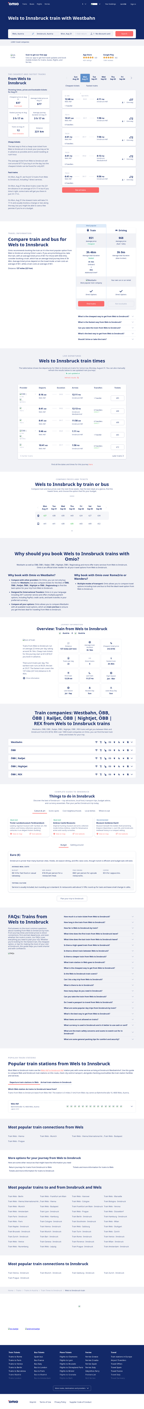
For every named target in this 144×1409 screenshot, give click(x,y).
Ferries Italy (90, 1367)
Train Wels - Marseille (113, 1196)
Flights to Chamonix (68, 1356)
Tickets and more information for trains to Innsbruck (31, 1171)
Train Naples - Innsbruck (18, 1226)
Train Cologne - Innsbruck (51, 1221)
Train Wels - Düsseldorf (114, 1211)
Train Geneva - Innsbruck (50, 1241)
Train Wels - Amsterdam (18, 1211)
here (91, 464)
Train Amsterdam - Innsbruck (116, 1246)
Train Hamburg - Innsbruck (115, 1216)
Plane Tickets (66, 1352)
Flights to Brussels (68, 1364)
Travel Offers (116, 1364)
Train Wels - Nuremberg (18, 1246)
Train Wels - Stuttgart (113, 1226)
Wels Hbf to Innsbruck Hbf (52, 1070)
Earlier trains (27, 456)
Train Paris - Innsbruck (17, 1216)
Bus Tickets (39, 1352)
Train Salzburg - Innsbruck (83, 1273)
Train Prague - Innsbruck (82, 1246)
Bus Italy (38, 1364)
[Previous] (38, 507)
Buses (32, 4)
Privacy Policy (60, 1402)
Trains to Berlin (15, 1367)
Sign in (133, 4)
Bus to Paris (39, 1371)
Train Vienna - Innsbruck (50, 1226)
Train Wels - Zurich (112, 1231)
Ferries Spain (91, 1364)
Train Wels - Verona (112, 1206)
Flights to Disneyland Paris (71, 1367)
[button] (67, 33)
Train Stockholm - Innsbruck (84, 1221)
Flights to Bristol (67, 1371)
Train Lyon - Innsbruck (49, 1211)
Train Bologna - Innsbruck (115, 1201)
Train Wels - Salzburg (81, 1226)
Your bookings (110, 4)
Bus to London (40, 1367)
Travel (113, 1352)
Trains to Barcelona (17, 1371)
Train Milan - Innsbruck (114, 1241)
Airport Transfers (118, 1360)
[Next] (131, 78)
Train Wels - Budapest (113, 1136)
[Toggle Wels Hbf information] (131, 1106)
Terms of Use (45, 1402)
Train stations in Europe (121, 1356)
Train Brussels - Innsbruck (19, 1231)
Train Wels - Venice (16, 1241)
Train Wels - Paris (15, 1221)
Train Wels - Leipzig (48, 1246)
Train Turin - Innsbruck (81, 1231)
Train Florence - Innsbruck (83, 1241)
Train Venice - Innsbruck (114, 1236)
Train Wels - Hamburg (49, 1216)
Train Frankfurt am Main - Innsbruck (87, 1206)
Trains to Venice (16, 1364)
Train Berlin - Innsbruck (82, 1216)
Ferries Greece (91, 1356)
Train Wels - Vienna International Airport (89, 1136)
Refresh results (70, 378)
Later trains (117, 456)
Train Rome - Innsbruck (82, 1236)
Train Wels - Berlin (15, 1196)
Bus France (39, 1360)
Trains (24, 4)
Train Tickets (14, 1352)
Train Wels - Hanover (81, 1196)
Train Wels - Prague (16, 1141)
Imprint (33, 1402)
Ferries (47, 4)
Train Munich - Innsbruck (50, 1231)
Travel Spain (116, 1367)
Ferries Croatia (91, 1360)
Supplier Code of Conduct (80, 1402)
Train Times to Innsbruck (51, 1290)
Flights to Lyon (66, 1360)
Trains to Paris (15, 1360)
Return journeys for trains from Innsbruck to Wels (30, 1167)
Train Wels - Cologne (80, 1201)
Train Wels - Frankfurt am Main (53, 1196)
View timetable (18, 134)
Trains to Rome (15, 1356)
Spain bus (38, 1356)
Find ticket (18, 106)
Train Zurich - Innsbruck (18, 1236)
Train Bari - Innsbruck (49, 1236)
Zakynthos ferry (92, 1371)
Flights (39, 4)
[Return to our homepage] (15, 4)
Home (10, 1290)
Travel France (117, 1371)
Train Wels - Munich (48, 1136)
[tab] (72, 85)
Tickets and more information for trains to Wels (93, 1167)
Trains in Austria (31, 1290)
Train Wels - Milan (111, 1221)
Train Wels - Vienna (16, 1136)
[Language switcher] (96, 4)
